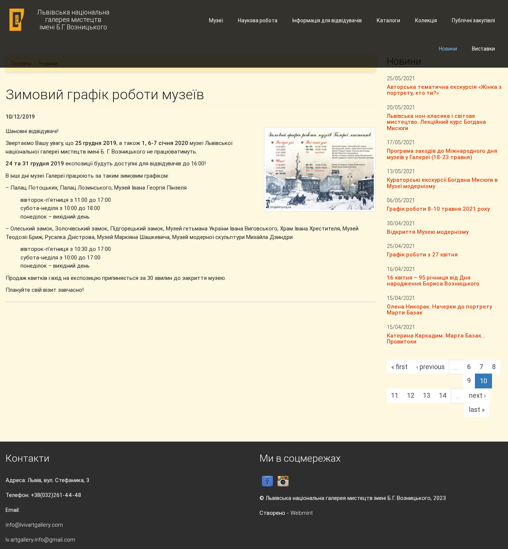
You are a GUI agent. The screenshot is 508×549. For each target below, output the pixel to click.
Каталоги (388, 20)
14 (443, 395)
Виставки (483, 48)
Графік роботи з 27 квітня (422, 254)
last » (477, 409)
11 (394, 395)
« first (399, 366)
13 (426, 395)
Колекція (426, 20)
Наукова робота (257, 20)
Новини (448, 48)
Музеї (216, 20)
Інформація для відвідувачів (327, 20)
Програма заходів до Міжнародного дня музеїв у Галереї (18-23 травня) (442, 154)
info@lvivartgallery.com (34, 524)
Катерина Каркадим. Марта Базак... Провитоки (436, 338)
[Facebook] (267, 481)
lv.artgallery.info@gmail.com (40, 539)
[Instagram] (283, 481)
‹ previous (430, 366)
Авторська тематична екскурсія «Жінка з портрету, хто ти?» (444, 90)
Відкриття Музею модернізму (428, 231)
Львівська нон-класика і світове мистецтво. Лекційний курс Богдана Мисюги (436, 122)
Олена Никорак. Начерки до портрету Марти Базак (439, 309)
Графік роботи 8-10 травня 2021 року (438, 208)
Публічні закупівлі (473, 20)
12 (410, 395)
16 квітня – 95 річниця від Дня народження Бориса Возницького (433, 280)
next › (477, 395)
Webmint (301, 512)
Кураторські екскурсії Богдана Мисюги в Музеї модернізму (442, 183)
